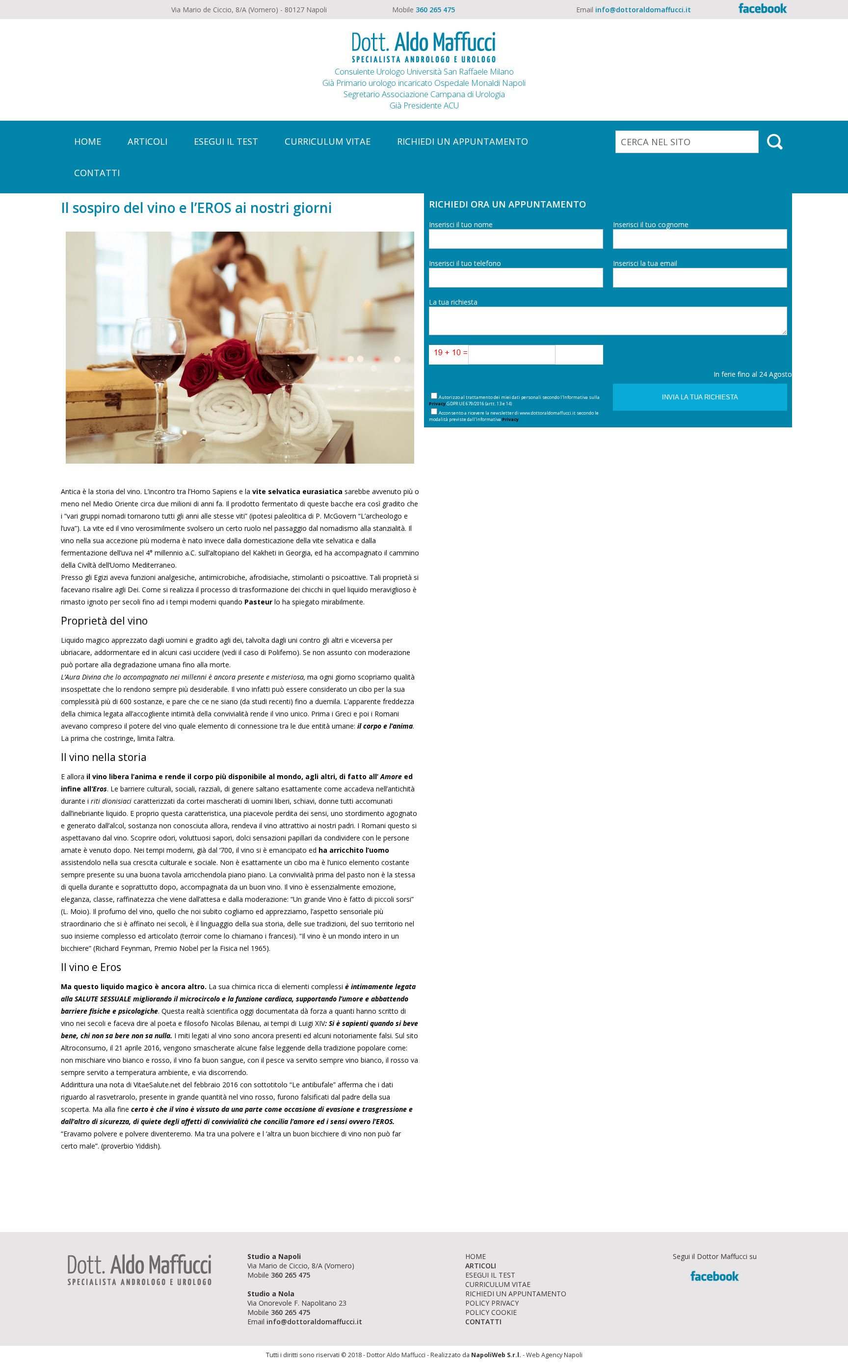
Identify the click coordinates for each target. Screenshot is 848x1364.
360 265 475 (435, 9)
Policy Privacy (492, 1303)
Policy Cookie (491, 1312)
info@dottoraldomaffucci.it (643, 9)
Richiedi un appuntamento (515, 1293)
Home (475, 1256)
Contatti (483, 1321)
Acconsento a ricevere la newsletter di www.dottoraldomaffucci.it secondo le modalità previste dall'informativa (514, 416)
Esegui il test (490, 1275)
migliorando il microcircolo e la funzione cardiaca (212, 998)
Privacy (437, 403)
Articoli (480, 1265)
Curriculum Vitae (497, 1284)
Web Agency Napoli (554, 1355)
